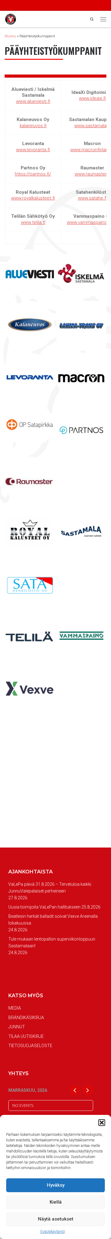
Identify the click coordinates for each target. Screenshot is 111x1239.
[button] (102, 1123)
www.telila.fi (33, 222)
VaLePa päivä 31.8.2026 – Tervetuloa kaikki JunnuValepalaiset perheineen (49, 887)
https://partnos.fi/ (33, 174)
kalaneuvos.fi (33, 125)
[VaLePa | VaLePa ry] (10, 19)
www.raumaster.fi (92, 174)
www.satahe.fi (92, 198)
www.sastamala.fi (92, 125)
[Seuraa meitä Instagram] (14, 5)
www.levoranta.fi (33, 149)
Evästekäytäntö (52, 1231)
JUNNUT (16, 1026)
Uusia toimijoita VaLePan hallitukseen (44, 907)
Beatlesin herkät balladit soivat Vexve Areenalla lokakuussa (53, 919)
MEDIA (14, 1008)
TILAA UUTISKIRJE (26, 1036)
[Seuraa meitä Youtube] (31, 5)
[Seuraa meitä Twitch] (39, 5)
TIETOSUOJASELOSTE (30, 1045)
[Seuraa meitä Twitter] (23, 5)
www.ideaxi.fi (92, 98)
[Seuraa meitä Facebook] (6, 5)
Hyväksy (55, 1185)
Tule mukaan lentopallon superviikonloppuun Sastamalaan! (51, 942)
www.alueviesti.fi (33, 101)
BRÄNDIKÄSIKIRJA (26, 1017)
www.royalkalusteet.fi (33, 198)
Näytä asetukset (55, 1219)
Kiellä (56, 1202)
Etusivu (10, 36)
